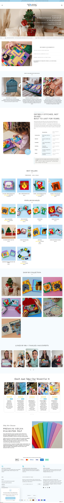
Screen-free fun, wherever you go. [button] (41, 52)
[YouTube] (49, 487)
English (29, 495)
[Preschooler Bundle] (24, 211)
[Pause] (27, 366)
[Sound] (23, 365)
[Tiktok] (45, 487)
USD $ (34, 495)
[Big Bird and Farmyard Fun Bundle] (55, 232)
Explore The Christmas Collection (51, 28)
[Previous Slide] (31, 370)
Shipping (3, 484)
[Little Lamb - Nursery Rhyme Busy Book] (9, 186)
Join (39, 484)
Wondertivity (31, 498)
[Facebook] (43, 487)
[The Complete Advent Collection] (9, 232)
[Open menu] (3, 5)
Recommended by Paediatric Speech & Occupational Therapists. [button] (45, 63)
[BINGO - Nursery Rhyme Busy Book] (24, 186)
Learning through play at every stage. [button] (42, 59)
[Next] (61, 186)
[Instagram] (47, 487)
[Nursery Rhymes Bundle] (55, 211)
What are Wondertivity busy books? (8, 481)
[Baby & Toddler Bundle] (9, 211)
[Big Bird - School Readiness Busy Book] (40, 186)
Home (3, 479)
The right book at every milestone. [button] (41, 48)
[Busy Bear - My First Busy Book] (55, 186)
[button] (6, 195)
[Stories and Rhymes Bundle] (24, 232)
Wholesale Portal (5, 487)
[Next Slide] (33, 370)
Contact (3, 486)
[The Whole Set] (24, 254)
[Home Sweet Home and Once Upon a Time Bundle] (9, 254)
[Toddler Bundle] (40, 211)
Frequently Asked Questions (7, 482)
